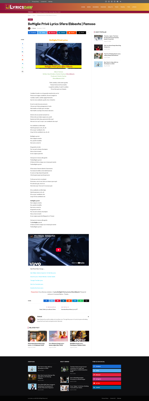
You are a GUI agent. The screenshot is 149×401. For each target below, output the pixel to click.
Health (110, 7)
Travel (122, 7)
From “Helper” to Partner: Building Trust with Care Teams (79, 386)
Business (96, 7)
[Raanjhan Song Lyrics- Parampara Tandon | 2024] (79, 336)
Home (83, 7)
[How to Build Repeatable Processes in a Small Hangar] (64, 380)
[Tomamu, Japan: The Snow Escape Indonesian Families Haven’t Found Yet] (98, 38)
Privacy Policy (35, 1)
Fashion (103, 7)
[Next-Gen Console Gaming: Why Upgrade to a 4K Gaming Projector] (32, 377)
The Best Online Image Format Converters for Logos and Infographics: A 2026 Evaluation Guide (78, 369)
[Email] (22, 71)
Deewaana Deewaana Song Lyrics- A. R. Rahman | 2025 (36, 344)
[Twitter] (22, 47)
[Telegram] (22, 63)
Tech (116, 7)
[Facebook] (22, 43)
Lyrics (134, 7)
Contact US (43, 1)
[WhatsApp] (22, 67)
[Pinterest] (22, 55)
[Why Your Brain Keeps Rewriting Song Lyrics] (98, 47)
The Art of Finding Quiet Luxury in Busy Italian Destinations (112, 54)
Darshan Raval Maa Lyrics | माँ (69, 309)
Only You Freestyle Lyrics (36, 284)
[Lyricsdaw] (19, 7)
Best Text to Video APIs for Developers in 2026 (111, 62)
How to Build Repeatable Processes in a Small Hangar (77, 378)
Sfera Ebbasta (70, 74)
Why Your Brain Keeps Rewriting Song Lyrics (112, 46)
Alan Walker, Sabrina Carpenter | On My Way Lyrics (43, 273)
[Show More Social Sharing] (87, 32)
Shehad (34, 28)
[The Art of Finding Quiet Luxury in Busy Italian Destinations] (98, 56)
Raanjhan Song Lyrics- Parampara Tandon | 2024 (78, 344)
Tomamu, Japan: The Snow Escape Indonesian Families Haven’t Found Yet (111, 37)
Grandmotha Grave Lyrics (36, 288)
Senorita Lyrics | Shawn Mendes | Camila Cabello (42, 276)
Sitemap (50, 1)
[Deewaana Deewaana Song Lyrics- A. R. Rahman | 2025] (37, 336)
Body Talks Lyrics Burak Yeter (48, 309)
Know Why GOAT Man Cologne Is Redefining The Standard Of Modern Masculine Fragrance (46, 386)
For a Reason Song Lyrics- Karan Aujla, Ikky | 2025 (48, 12)
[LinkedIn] (22, 51)
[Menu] (29, 1)
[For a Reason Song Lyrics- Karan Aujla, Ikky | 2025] (58, 336)
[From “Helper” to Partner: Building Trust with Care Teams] (64, 388)
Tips (128, 7)
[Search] (120, 1)
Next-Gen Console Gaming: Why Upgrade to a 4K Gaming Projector (46, 376)
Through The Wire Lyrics (36, 280)
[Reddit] (22, 59)
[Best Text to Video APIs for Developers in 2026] (98, 64)
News (89, 7)
